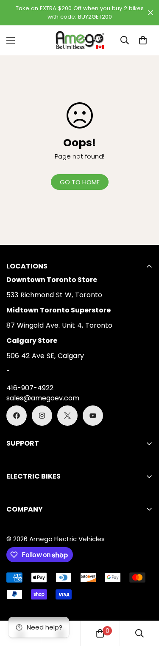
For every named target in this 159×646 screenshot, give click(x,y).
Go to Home (80, 182)
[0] (143, 40)
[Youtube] (93, 415)
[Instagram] (42, 415)
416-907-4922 (29, 388)
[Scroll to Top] (143, 601)
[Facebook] (16, 415)
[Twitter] (67, 415)
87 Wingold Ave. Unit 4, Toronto (59, 325)
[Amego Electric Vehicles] (79, 40)
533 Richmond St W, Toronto (54, 295)
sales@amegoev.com (42, 398)
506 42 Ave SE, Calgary (45, 356)
